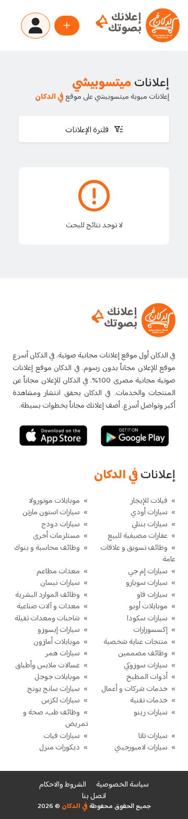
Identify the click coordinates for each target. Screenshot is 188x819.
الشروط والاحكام (62, 784)
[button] (94, 129)
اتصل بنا (94, 796)
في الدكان (74, 806)
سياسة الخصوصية (122, 784)
